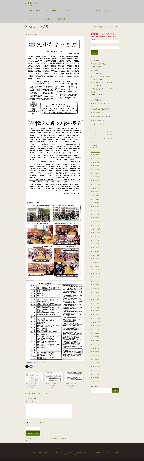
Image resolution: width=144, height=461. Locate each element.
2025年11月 (96, 188)
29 (95, 142)
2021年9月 (96, 374)
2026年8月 (96, 154)
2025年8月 (96, 199)
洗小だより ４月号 (51, 383)
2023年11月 (96, 277)
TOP (30, 11)
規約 (46, 11)
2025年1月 (96, 225)
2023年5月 (96, 300)
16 (98, 135)
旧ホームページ (73, 454)
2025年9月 (96, 195)
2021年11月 (96, 367)
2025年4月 (96, 214)
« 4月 (92, 148)
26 (108, 138)
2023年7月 (96, 292)
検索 (115, 390)
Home (90, 27)
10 (101, 131)
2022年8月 (96, 333)
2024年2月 (96, 266)
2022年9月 (96, 329)
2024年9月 (96, 240)
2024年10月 (96, 236)
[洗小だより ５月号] (34, 377)
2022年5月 (96, 344)
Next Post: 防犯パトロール (56, 438)
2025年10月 (96, 192)
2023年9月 (96, 285)
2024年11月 (96, 233)
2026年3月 (96, 173)
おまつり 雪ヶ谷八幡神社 (101, 76)
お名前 (93, 39)
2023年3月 (96, 307)
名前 (27, 425)
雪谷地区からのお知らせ (101, 11)
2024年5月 (96, 255)
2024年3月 (96, 262)
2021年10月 (96, 370)
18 (105, 135)
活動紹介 (55, 11)
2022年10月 (96, 326)
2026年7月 (96, 158)
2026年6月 (96, 162)
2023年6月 (96, 296)
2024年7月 (96, 248)
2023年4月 (96, 303)
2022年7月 (96, 337)
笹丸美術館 (62, 19)
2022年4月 (96, 348)
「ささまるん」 (48, 19)
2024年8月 (96, 244)
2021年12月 (96, 363)
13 (111, 131)
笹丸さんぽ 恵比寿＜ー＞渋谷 (102, 103)
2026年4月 (96, 169)
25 (105, 138)
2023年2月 (96, 311)
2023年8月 (96, 288)
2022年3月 (96, 352)
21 (92, 138)
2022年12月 (96, 318)
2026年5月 (96, 166)
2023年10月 (96, 281)
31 (101, 142)
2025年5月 (96, 210)
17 (101, 135)
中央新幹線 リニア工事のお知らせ (104, 83)
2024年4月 (96, 259)
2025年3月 (96, 218)
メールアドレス (95, 45)
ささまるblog (33, 19)
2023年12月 (96, 274)
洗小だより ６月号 (71, 383)
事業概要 (38, 11)
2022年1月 (96, 359)
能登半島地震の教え (99, 64)
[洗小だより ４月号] (54, 377)
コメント (29, 402)
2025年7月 (96, 203)
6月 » (96, 148)
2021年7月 (96, 381)
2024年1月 (96, 270)
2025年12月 (96, 184)
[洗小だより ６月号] (74, 377)
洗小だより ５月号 (31, 383)
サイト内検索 (95, 386)
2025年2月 (96, 221)
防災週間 (96, 70)
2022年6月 (96, 341)
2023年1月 (96, 314)
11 (105, 131)
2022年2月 (96, 355)
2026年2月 (96, 177)
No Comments (32, 393)
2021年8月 (96, 378)
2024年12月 (96, 229)
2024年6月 (96, 251)
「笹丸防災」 (68, 11)
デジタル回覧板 (82, 11)
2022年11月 (96, 322)
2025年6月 (96, 207)
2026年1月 (96, 181)
